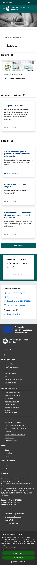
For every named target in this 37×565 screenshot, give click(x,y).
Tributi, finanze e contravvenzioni (16, 428)
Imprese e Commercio (12, 402)
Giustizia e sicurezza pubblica (14, 425)
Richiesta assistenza (11, 523)
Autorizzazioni (9, 438)
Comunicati (8, 453)
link (8, 549)
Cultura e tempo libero (12, 395)
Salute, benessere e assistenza (15, 435)
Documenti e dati (10, 382)
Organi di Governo (11, 364)
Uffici (6, 370)
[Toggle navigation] (4, 8)
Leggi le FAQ (9, 520)
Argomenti (15, 37)
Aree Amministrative (12, 367)
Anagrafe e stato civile (12, 392)
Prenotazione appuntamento (14, 513)
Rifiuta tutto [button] (18, 558)
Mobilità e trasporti (11, 412)
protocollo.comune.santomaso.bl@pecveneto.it (17, 488)
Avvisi (7, 456)
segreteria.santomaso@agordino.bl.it (19, 483)
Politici (7, 376)
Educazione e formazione (13, 422)
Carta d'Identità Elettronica (15, 78)
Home (7, 37)
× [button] (35, 533)
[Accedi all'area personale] (29, 2)
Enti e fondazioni (10, 373)
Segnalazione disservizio (13, 517)
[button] (18, 562)
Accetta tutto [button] (18, 553)
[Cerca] (33, 8)
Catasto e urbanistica (12, 407)
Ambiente (8, 431)
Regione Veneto (8, 2)
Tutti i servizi (18, 245)
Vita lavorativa (9, 398)
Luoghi (7, 465)
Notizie (6, 74)
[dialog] (18, 548)
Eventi (7, 468)
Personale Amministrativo (13, 379)
